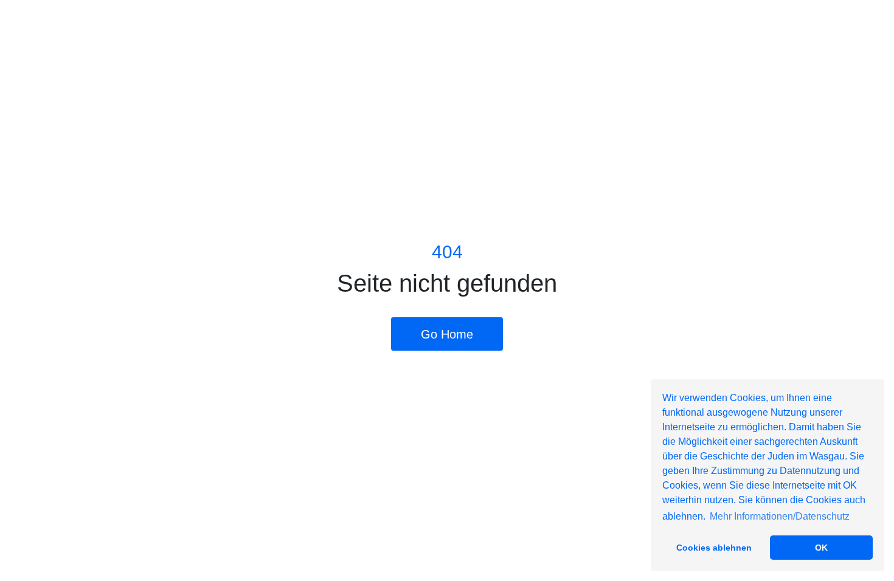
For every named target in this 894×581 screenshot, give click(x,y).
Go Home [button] (447, 334)
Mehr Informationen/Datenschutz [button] (780, 516)
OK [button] (821, 547)
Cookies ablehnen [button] (714, 547)
